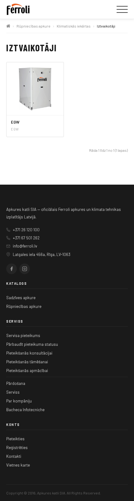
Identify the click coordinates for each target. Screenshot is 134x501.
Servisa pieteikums (23, 335)
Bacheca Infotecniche (25, 409)
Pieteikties (15, 438)
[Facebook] (11, 268)
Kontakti (13, 456)
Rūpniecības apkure (33, 26)
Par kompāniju (19, 400)
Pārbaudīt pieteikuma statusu (32, 344)
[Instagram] (24, 268)
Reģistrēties (17, 447)
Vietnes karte (18, 465)
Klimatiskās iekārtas (74, 26)
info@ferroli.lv (25, 245)
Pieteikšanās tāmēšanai (27, 361)
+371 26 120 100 (26, 229)
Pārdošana (15, 383)
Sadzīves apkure (21, 297)
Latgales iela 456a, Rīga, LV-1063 (41, 254)
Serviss (13, 392)
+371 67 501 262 (26, 237)
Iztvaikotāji (106, 26)
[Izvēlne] (122, 9)
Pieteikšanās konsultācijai (29, 352)
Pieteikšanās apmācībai (27, 370)
